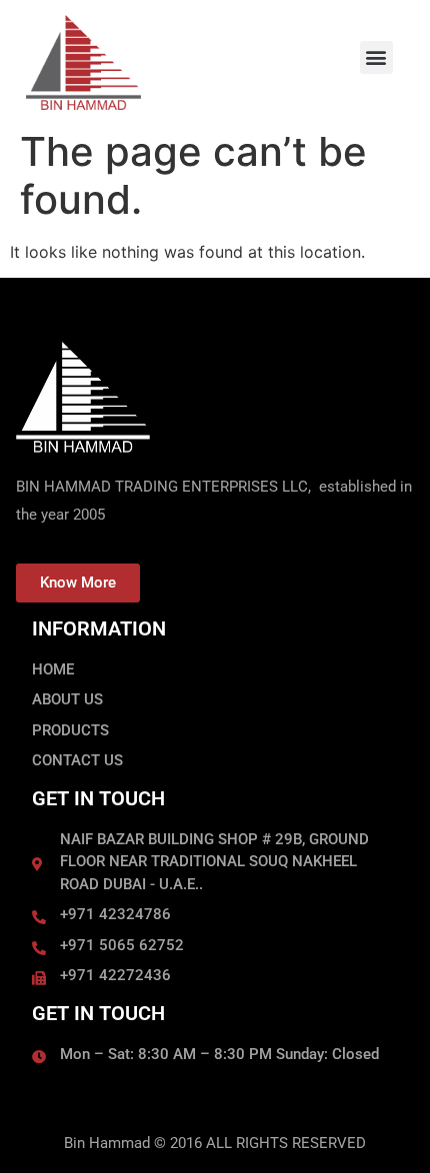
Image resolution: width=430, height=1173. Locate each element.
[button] (376, 57)
